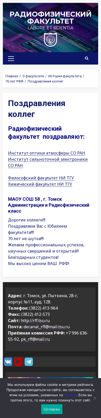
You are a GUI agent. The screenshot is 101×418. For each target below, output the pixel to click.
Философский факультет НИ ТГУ (41, 178)
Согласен (52, 409)
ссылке (70, 395)
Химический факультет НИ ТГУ (40, 184)
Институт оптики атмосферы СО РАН (46, 153)
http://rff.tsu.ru (35, 320)
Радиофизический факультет (51, 17)
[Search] (86, 58)
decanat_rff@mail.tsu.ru (47, 327)
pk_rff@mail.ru (35, 339)
